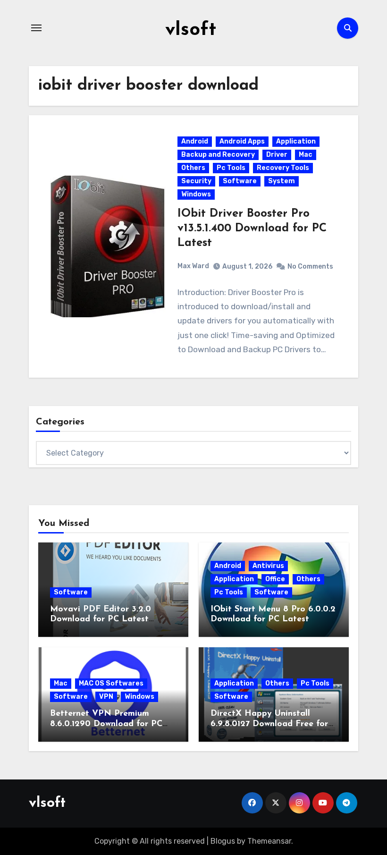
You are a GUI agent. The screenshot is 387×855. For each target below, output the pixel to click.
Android (194, 141)
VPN (106, 697)
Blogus (222, 841)
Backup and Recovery (218, 155)
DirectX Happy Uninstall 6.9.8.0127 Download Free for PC (269, 724)
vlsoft (190, 30)
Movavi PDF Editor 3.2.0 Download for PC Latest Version (100, 619)
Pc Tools (231, 168)
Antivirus (268, 566)
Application (296, 141)
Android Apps (242, 141)
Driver (276, 155)
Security (196, 181)
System (281, 181)
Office (275, 579)
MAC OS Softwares (111, 683)
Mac (305, 155)
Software (240, 181)
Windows (196, 194)
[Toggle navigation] (36, 28)
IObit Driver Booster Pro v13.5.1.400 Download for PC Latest (252, 228)
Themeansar (269, 841)
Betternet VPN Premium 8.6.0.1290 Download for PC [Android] (106, 724)
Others (193, 168)
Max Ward (193, 266)
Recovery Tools (283, 168)
